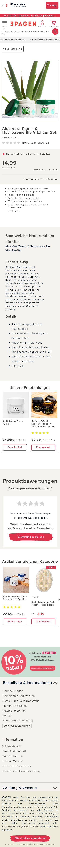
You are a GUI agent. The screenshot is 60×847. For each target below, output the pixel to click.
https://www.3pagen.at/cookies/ (20, 826)
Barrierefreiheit (12, 756)
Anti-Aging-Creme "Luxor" (13, 422)
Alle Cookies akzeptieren (30, 838)
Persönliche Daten (14, 705)
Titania (35, 597)
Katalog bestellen (14, 710)
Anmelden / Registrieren (18, 696)
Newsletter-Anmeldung (17, 720)
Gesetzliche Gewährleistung (21, 771)
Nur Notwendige (23, 844)
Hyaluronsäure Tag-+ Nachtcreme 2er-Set (15, 597)
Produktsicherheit (14, 751)
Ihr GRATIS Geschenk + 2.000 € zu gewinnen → (30, 15)
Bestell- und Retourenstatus (20, 701)
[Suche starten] (55, 31)
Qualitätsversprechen (16, 766)
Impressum (9, 844)
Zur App (52, 5)
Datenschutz (50, 844)
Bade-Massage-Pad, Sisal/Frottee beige (43, 603)
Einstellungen (37, 844)
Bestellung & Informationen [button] (27, 683)
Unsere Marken (12, 761)
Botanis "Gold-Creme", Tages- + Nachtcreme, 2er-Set (43, 424)
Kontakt (7, 715)
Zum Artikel (15, 447)
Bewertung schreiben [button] (31, 536)
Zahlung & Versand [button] (20, 788)
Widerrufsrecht (12, 746)
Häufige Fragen (12, 691)
